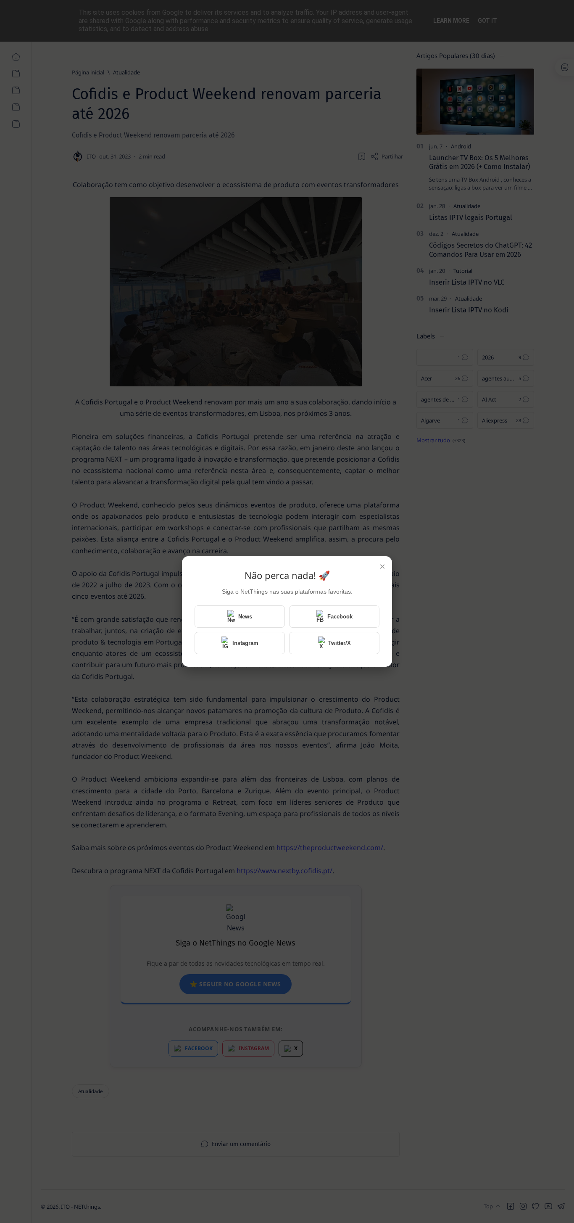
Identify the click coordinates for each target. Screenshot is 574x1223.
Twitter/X (339, 643)
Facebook (340, 616)
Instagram (245, 643)
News (245, 616)
